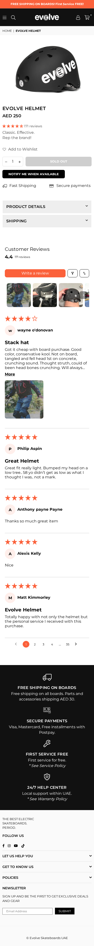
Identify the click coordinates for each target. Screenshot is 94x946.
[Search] (13, 17)
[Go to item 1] (19, 295)
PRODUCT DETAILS (26, 206)
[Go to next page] (77, 644)
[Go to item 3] (71, 295)
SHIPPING (16, 221)
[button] (87, 17)
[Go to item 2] (45, 295)
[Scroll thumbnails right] (83, 295)
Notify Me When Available (33, 174)
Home (7, 31)
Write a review (35, 273)
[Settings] (78, 17)
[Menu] (4, 17)
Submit (65, 911)
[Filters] (72, 273)
